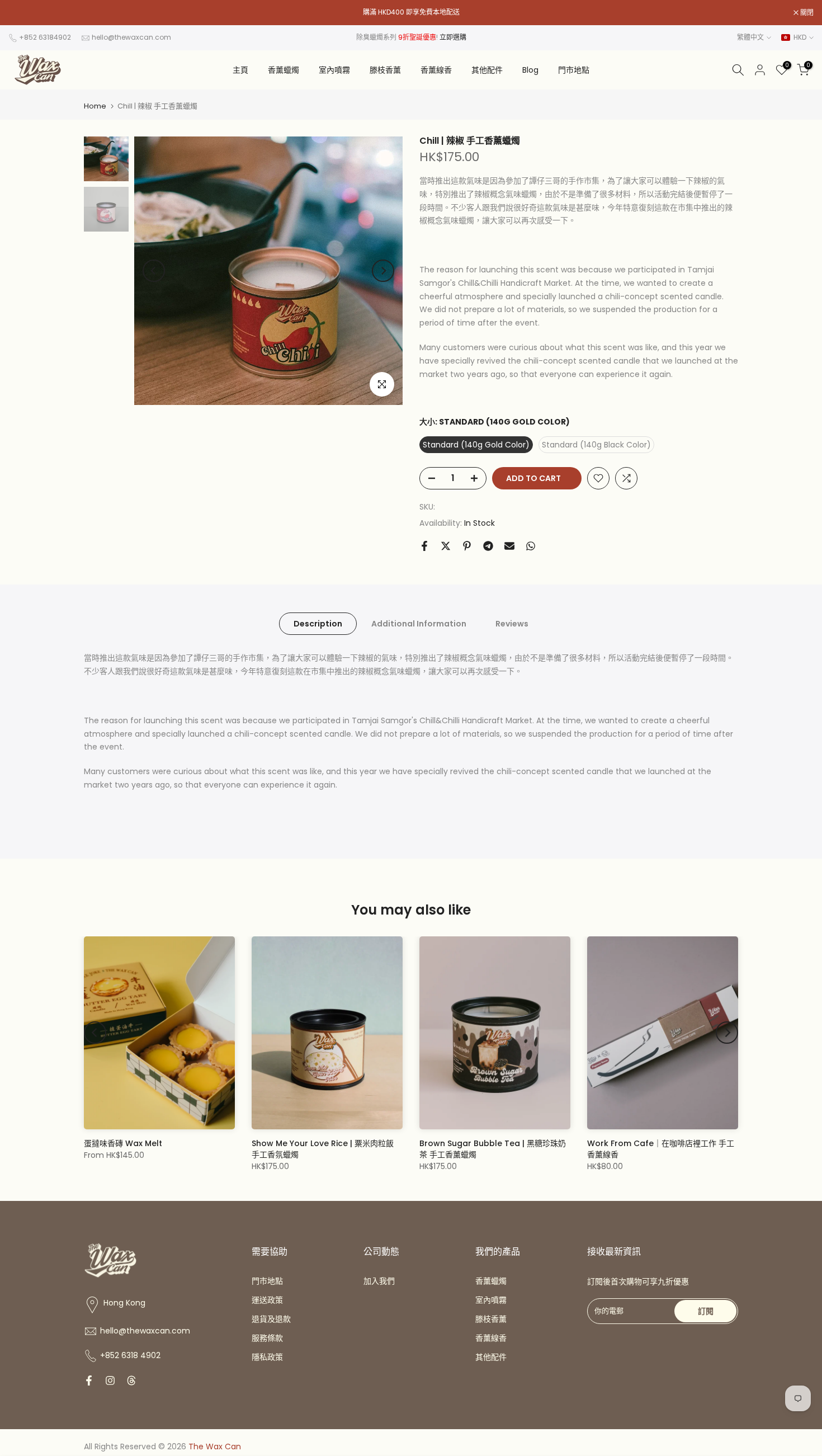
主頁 (240, 70)
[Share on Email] (509, 546)
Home (95, 106)
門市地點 (573, 70)
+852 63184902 (45, 37)
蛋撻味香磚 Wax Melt (123, 1143)
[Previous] (154, 271)
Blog (530, 70)
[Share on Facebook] (424, 546)
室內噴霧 (334, 70)
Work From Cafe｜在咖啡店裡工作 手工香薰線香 (660, 1149)
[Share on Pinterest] (467, 546)
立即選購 (453, 37)
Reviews (511, 623)
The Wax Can (214, 1446)
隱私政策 (267, 1357)
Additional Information (418, 623)
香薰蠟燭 (283, 70)
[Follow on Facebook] (89, 1380)
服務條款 (267, 1338)
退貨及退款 (271, 1319)
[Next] (383, 271)
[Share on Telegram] (488, 546)
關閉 (21, 13)
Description (318, 623)
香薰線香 (436, 70)
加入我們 (379, 1281)
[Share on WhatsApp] (531, 546)
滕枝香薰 (385, 70)
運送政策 (267, 1300)
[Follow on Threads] (131, 1380)
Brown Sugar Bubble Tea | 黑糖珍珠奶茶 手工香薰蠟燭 (492, 1149)
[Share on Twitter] (446, 546)
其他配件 (487, 70)
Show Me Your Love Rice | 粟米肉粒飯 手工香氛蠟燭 (323, 1149)
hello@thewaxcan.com (131, 37)
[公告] (411, 12)
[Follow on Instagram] (110, 1380)
